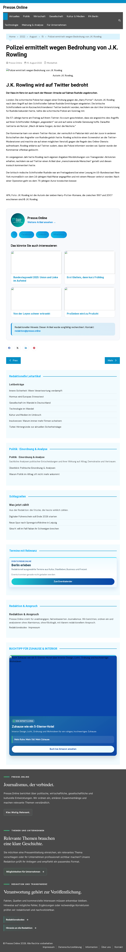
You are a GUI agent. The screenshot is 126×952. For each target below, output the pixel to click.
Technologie (11, 25)
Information (92, 947)
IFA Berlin (93, 16)
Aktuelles (14, 16)
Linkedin (26, 348)
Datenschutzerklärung (70, 947)
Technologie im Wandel (21, 408)
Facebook (27, 234)
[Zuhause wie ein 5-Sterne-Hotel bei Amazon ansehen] (63, 686)
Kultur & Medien (76, 16)
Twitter (17, 348)
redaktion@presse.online (28, 330)
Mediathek (52, 63)
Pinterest (34, 348)
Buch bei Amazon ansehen (63, 749)
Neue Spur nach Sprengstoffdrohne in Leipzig (33, 522)
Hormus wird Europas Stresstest (26, 396)
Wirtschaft (39, 16)
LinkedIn (42, 234)
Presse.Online (15, 7)
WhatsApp (58, 234)
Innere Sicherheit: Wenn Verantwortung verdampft (35, 390)
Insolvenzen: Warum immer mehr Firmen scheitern (35, 420)
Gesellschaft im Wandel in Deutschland (30, 402)
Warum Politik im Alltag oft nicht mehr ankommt (34, 474)
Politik (26, 16)
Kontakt (119, 947)
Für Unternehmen (56, 25)
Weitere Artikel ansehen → (42, 222)
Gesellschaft (56, 16)
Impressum (34, 627)
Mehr (110, 360)
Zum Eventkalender (63, 581)
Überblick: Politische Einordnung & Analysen (32, 467)
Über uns (106, 947)
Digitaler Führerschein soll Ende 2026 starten (33, 516)
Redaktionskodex (18, 627)
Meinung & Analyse (32, 25)
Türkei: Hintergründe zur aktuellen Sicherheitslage (35, 426)
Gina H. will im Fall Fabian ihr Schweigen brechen (34, 528)
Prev (15, 360)
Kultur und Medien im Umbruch (25, 414)
